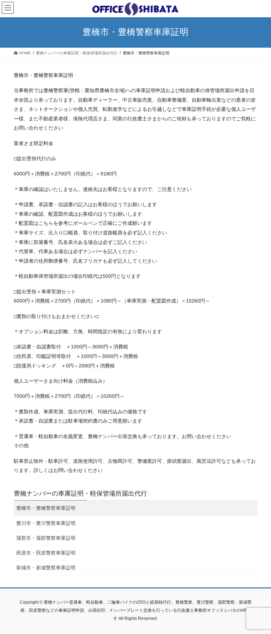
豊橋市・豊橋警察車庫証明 (46, 508)
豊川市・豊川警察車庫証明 (46, 523)
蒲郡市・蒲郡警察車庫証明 (46, 538)
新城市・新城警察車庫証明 (46, 567)
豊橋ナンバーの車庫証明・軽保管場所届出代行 (80, 493)
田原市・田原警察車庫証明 (46, 553)
